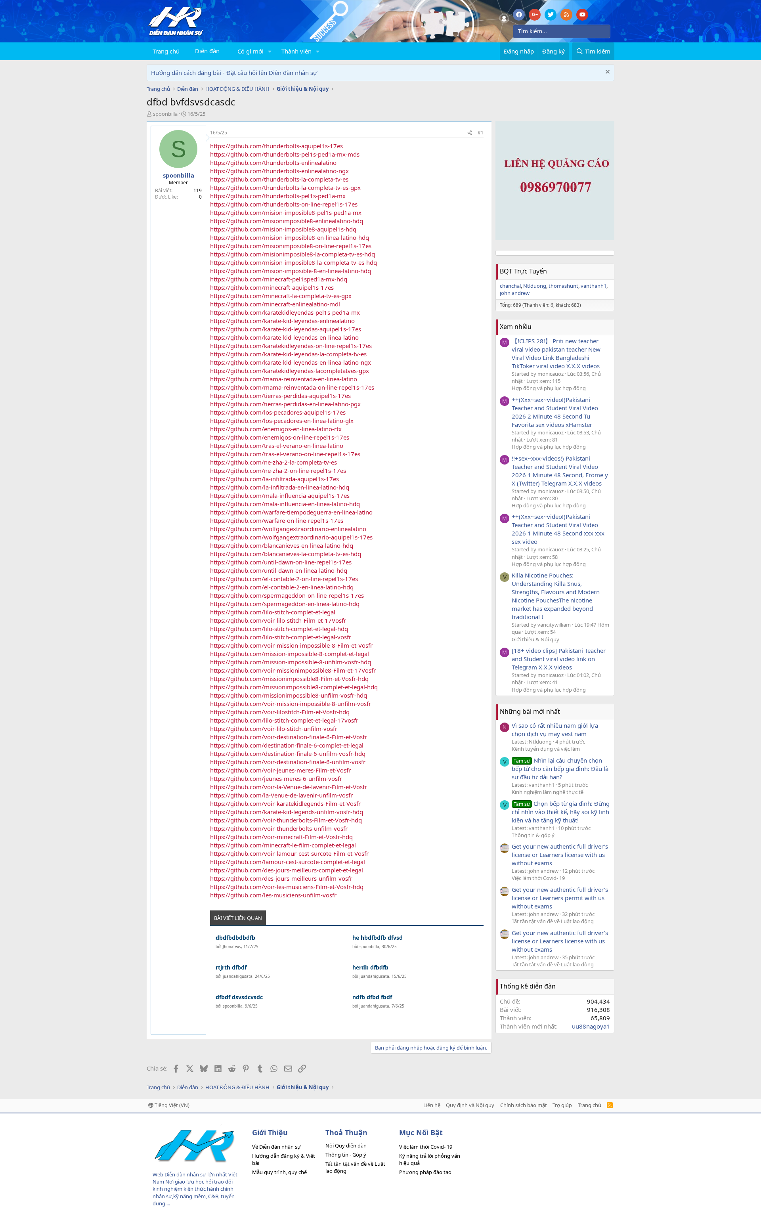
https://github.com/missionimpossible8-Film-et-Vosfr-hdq (289, 679)
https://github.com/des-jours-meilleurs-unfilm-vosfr (281, 878)
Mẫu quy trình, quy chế (279, 1172)
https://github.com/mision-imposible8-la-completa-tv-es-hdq (293, 262)
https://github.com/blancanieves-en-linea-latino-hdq (281, 545)
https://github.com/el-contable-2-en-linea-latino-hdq (282, 587)
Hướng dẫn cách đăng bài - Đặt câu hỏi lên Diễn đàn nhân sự (234, 72)
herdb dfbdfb (370, 967)
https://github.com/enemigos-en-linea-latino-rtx (276, 429)
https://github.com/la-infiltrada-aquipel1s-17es (274, 479)
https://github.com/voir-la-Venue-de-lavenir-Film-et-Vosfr (288, 787)
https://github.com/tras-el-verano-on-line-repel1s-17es (285, 454)
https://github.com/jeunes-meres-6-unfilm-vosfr (276, 778)
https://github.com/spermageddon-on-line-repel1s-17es (287, 595)
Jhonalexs (232, 946)
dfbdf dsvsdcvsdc (239, 997)
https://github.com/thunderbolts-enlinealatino (273, 162)
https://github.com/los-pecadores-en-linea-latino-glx (282, 421)
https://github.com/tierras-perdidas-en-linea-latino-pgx (285, 404)
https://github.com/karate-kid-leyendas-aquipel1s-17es (285, 329)
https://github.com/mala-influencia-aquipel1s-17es (280, 495)
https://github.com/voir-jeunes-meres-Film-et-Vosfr (280, 770)
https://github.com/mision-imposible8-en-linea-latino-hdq (289, 237)
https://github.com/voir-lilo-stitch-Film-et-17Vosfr (278, 620)
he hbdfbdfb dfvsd (377, 937)
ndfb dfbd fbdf (372, 997)
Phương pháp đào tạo (425, 1172)
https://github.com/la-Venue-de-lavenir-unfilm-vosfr (281, 795)
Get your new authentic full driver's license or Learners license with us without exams (560, 854)
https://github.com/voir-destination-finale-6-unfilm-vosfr (287, 762)
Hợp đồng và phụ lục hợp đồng (549, 388)
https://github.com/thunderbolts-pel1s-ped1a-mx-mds (284, 154)
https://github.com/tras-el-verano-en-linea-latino (276, 445)
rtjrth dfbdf (231, 967)
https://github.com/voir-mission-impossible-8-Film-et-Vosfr (291, 645)
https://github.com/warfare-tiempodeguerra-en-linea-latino (291, 512)
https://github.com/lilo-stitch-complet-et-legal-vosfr (280, 637)
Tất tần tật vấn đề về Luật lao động (553, 921)
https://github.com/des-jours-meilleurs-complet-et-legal (286, 870)
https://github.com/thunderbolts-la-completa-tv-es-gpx (285, 187)
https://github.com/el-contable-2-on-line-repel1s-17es (284, 579)
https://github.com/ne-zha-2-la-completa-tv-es (273, 462)
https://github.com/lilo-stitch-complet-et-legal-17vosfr (284, 720)
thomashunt (563, 285)
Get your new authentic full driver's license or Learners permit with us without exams (560, 897)
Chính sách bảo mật (523, 1105)
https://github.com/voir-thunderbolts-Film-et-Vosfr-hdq (286, 820)
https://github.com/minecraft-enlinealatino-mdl (275, 304)
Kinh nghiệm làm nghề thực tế (547, 791)
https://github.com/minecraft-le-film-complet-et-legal (283, 845)
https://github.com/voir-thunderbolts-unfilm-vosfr (279, 828)
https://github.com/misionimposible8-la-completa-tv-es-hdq (292, 254)
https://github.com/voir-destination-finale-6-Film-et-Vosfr (288, 737)
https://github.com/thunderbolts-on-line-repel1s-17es (284, 204)
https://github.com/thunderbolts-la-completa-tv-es (279, 179)
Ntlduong (534, 285)
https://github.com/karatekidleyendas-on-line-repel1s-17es (291, 346)
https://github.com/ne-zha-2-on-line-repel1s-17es (278, 470)
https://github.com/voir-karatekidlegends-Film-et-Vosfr (285, 803)
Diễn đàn (207, 51)
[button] (269, 51)
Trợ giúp (562, 1105)
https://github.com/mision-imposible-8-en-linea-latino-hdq (290, 271)
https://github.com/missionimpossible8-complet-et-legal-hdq (294, 687)
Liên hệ (431, 1105)
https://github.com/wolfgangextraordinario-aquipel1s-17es (291, 537)
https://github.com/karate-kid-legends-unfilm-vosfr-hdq (286, 812)
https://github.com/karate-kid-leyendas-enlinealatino (282, 321)
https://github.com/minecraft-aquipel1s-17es (272, 287)
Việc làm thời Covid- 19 (538, 878)
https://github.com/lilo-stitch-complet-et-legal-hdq (279, 629)
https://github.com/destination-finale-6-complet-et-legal (286, 745)
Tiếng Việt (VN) (171, 1105)
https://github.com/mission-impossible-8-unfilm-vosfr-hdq (290, 662)
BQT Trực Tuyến (523, 271)
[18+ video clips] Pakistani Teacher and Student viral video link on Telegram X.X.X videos (559, 658)
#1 (481, 132)
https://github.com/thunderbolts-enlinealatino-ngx (279, 171)
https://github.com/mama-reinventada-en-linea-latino (283, 379)
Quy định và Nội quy (470, 1105)
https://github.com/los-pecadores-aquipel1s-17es (278, 412)
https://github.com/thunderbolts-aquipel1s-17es (276, 146)
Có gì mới (250, 51)
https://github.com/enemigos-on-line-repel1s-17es (279, 437)
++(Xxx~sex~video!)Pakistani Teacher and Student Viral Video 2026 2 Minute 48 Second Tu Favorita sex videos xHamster (555, 412)
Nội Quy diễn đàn (346, 1145)
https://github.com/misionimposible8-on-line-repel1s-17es (290, 246)
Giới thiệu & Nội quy (535, 639)
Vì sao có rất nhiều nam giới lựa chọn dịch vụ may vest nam (555, 729)
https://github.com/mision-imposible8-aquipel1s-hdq (283, 229)
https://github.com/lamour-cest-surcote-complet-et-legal (287, 862)
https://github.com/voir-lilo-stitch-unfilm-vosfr (273, 728)
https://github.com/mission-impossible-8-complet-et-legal (289, 654)
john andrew (515, 292)
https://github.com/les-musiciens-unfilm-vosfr (273, 895)
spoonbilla (165, 113)
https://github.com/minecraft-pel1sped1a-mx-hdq (278, 279)
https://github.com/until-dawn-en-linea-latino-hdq (278, 570)
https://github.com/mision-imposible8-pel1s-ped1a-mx (285, 212)
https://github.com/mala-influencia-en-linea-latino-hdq (285, 504)
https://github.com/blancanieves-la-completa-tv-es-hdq (285, 554)
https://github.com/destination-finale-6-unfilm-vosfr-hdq (287, 753)
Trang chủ (166, 51)
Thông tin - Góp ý (345, 1154)
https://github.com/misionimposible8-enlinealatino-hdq (286, 221)
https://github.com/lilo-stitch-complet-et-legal (272, 612)
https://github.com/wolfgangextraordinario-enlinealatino (288, 529)
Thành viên (296, 51)
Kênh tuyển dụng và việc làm (546, 748)
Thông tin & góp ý (533, 835)
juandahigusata (237, 976)
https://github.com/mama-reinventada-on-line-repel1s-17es (292, 387)
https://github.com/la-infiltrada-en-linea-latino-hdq (279, 487)
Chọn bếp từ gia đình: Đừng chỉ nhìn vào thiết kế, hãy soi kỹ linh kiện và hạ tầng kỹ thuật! (561, 811)
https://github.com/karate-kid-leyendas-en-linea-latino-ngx (290, 362)
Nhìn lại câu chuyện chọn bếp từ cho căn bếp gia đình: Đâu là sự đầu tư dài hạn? (560, 768)
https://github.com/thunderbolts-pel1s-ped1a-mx (278, 196)
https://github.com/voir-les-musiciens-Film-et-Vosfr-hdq (286, 887)
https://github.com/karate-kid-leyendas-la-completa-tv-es (288, 354)
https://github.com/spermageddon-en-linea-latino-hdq (284, 604)
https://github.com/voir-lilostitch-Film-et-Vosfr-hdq (280, 712)
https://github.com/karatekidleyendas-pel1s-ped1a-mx (285, 312)
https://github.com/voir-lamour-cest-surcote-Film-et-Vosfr (289, 853)
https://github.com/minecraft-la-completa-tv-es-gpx (281, 296)
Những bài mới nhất (530, 711)
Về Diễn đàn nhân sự (276, 1146)
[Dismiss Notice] (606, 73)
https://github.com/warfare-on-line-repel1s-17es (276, 520)
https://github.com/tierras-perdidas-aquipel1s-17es (280, 396)
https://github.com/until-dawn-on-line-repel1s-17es (281, 562)
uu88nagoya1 (591, 1026)
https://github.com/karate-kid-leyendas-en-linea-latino (284, 337)
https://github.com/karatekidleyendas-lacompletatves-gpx (289, 371)
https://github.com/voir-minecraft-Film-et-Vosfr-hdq (281, 837)
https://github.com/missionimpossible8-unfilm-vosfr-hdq (288, 695)
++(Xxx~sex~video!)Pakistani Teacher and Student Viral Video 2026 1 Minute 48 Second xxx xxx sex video (558, 528)
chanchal (510, 285)
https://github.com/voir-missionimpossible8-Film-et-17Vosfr (293, 670)
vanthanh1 (593, 285)
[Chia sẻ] (470, 133)
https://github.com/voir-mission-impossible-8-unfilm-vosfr (290, 704)
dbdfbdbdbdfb (235, 937)
